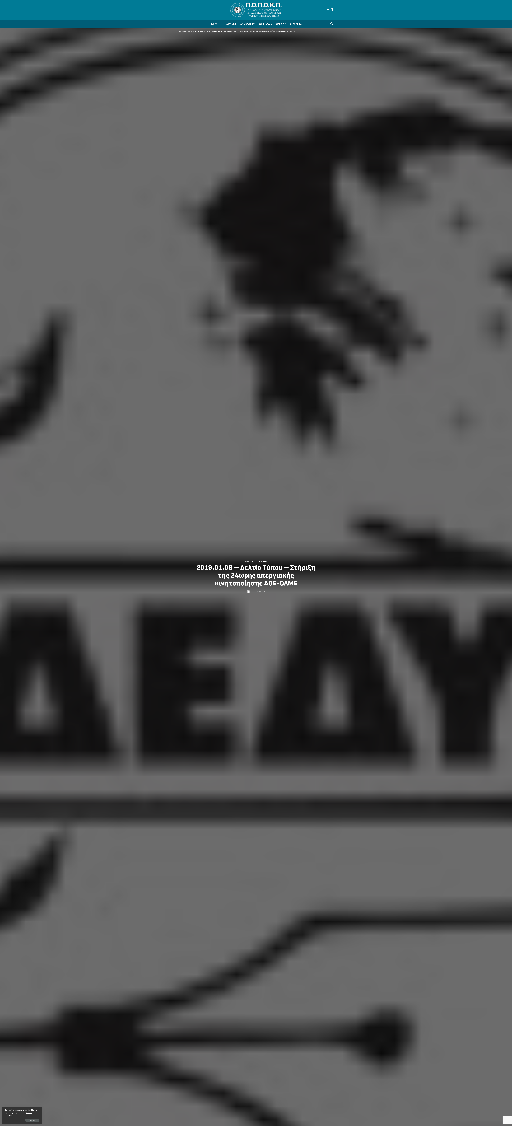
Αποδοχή (32, 1120)
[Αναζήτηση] (331, 24)
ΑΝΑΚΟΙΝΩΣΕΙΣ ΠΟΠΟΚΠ (256, 561)
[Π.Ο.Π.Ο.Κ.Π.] (256, 10)
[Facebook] (328, 10)
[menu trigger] (182, 24)
